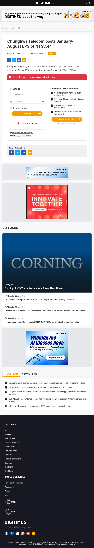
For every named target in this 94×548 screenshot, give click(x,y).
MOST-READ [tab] (11, 374)
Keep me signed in (20, 108)
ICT (19, 28)
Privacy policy (10, 446)
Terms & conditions (12, 442)
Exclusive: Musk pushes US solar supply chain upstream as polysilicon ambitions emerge (47, 383)
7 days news (10, 487)
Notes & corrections (13, 459)
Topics (7, 491)
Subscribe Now (48, 77)
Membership (10, 438)
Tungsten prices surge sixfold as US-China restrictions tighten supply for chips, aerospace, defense (47, 393)
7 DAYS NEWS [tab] (29, 374)
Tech (13, 28)
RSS (6, 495)
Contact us (9, 455)
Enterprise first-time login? (22, 132)
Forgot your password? (21, 135)
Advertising (9, 434)
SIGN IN (27, 113)
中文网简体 (9, 471)
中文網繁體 (9, 467)
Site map (8, 463)
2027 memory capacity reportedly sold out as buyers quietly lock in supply (40, 387)
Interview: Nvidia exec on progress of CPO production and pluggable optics (41, 406)
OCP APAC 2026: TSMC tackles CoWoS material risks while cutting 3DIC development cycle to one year (48, 400)
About (7, 430)
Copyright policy (11, 451)
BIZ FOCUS (10, 227)
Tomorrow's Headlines (14, 483)
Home (4, 28)
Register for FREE (67, 119)
